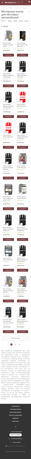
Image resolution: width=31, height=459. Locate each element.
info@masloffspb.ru (16, 438)
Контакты (15, 421)
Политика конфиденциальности (16, 446)
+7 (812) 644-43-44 (15, 431)
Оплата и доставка (15, 415)
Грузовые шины (15, 409)
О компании (15, 406)
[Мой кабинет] (25, 2)
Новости (16, 418)
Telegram (15, 427)
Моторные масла (15, 412)
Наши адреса (17, 442)
